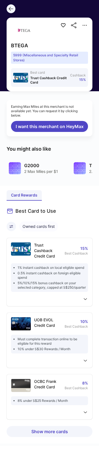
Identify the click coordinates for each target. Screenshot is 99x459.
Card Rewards (24, 195)
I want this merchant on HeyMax (50, 126)
